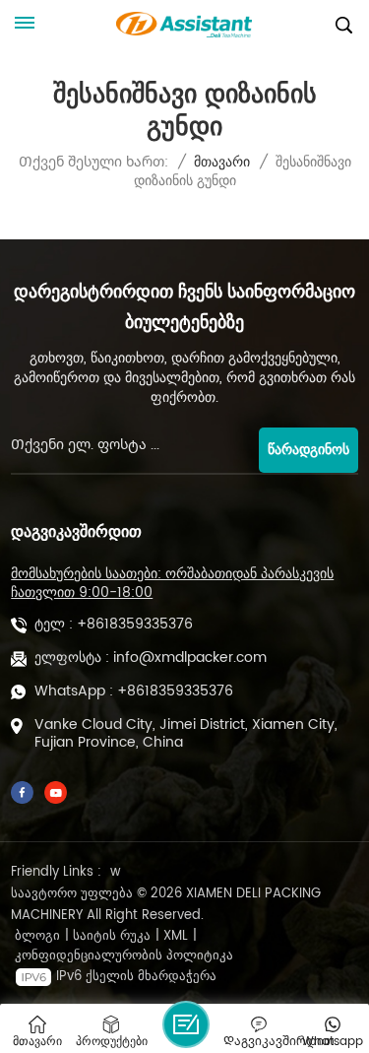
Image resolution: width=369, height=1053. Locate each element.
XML (175, 937)
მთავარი (222, 162)
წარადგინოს (308, 449)
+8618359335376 (135, 624)
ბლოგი (37, 937)
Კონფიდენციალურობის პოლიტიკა (124, 956)
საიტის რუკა (112, 937)
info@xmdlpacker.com (190, 658)
